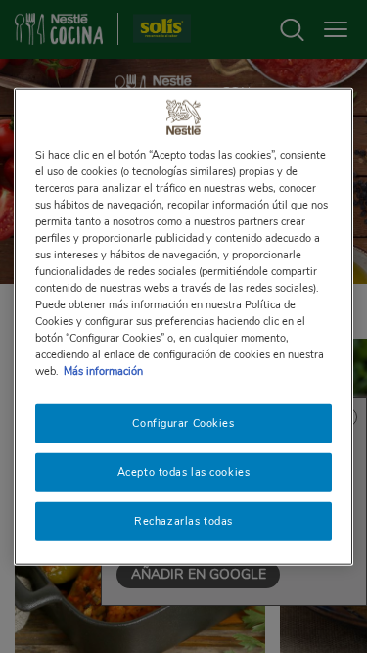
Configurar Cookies (183, 423)
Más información (103, 371)
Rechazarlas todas (183, 521)
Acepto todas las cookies (184, 472)
